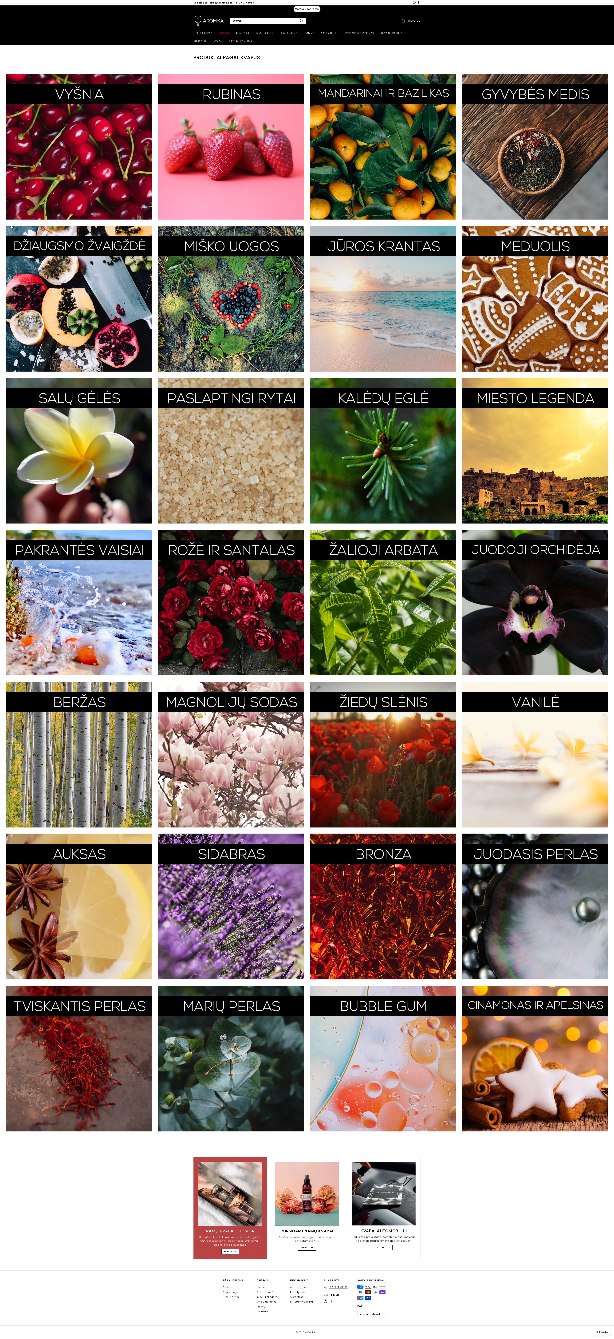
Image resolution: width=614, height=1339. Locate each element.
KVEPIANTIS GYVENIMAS (359, 33)
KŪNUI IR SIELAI (265, 33)
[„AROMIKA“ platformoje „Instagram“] (325, 1301)
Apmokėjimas (298, 1287)
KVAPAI (218, 41)
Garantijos (296, 1297)
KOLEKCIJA (230, 1251)
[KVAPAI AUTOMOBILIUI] (384, 1193)
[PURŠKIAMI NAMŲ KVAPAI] (307, 1194)
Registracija (230, 1292)
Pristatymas (297, 1292)
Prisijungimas (231, 1297)
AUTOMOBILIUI (329, 33)
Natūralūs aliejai (241, 41)
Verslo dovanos (266, 1301)
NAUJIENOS (242, 33)
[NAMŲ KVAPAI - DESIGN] (230, 1194)
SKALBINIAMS (289, 33)
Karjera (261, 1306)
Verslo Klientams (307, 9)
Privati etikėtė (265, 1292)
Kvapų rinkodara (267, 1297)
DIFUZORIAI (200, 41)
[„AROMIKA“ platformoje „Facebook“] (331, 1301)
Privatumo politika (301, 1301)
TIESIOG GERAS (202, 33)
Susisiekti (228, 1287)
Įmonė (261, 1287)
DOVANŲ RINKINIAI (392, 33)
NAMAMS (309, 33)
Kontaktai (262, 1311)
